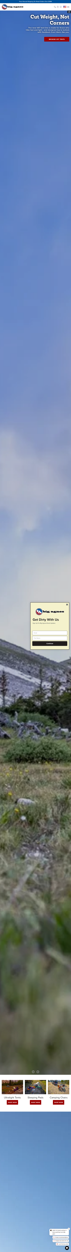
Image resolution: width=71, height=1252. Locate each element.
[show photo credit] (69, 12)
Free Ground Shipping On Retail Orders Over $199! (35, 2)
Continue (49, 643)
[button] (57, 7)
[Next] (38, 1072)
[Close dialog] (67, 604)
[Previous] (33, 1072)
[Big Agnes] (12, 7)
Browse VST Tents (57, 39)
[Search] (54, 7)
